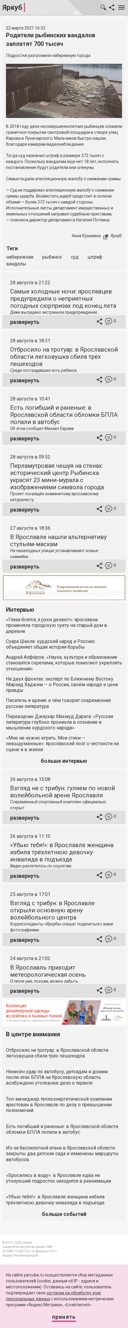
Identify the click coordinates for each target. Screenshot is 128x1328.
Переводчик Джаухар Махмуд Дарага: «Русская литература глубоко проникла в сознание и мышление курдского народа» (59, 722)
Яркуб (12, 7)
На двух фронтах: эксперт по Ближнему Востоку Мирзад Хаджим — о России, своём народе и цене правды (62, 684)
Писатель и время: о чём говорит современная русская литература (58, 703)
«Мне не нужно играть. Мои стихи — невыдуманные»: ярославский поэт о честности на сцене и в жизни (62, 743)
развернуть (24, 322)
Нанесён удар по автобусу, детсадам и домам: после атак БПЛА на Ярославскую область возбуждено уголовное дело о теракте (57, 1077)
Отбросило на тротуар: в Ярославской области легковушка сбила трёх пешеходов (64, 356)
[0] (109, 322)
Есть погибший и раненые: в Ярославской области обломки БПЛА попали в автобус (64, 414)
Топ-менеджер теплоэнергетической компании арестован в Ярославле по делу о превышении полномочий (59, 1104)
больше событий (64, 1214)
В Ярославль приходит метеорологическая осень (48, 971)
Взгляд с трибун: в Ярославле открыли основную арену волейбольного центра (52, 910)
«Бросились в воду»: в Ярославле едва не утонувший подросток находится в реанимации (58, 1178)
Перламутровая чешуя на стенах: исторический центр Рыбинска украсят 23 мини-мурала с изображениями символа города (57, 476)
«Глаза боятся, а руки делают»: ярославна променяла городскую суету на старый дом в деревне (56, 625)
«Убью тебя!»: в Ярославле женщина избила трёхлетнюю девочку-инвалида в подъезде (61, 852)
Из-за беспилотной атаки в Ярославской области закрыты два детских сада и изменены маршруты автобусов (62, 1153)
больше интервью (64, 761)
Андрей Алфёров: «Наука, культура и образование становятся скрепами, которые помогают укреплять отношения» (64, 662)
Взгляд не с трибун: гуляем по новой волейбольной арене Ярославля (62, 792)
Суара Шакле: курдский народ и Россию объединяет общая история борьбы (50, 644)
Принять (64, 1317)
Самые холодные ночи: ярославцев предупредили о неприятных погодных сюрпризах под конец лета (63, 298)
